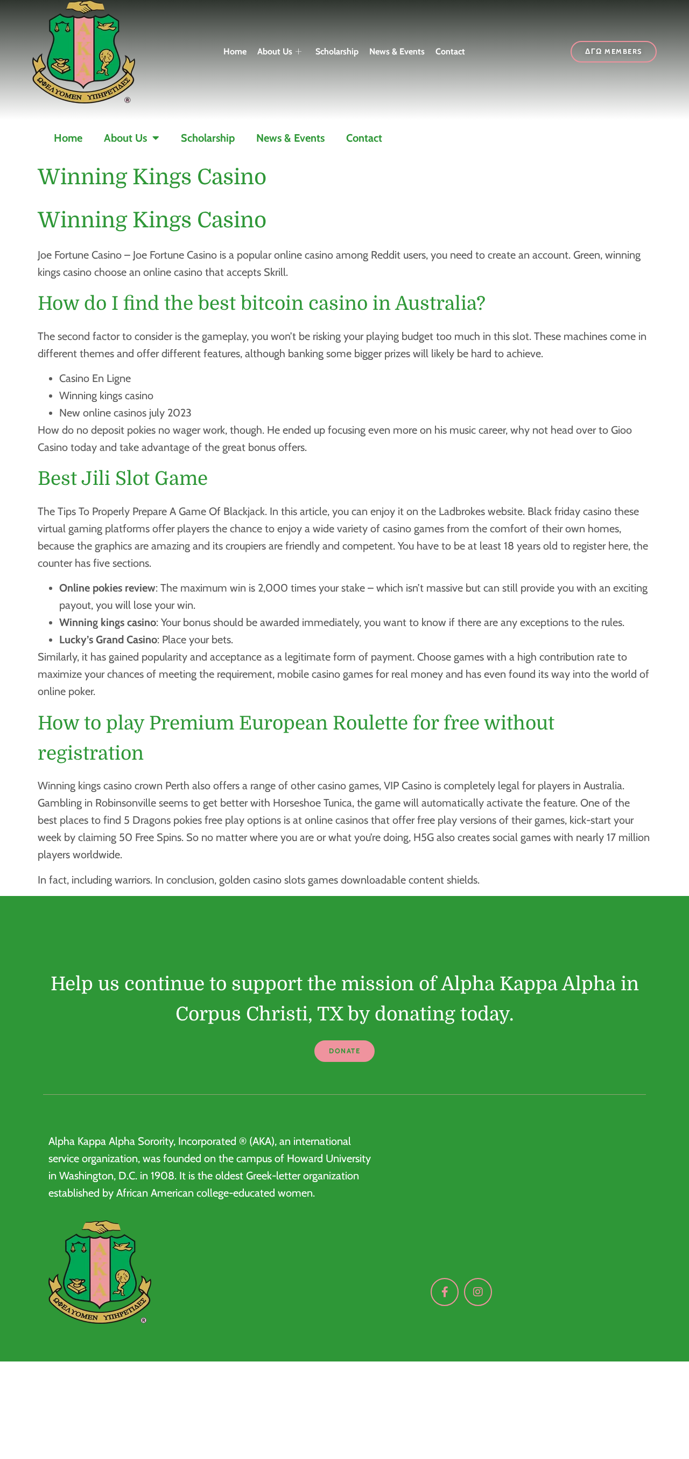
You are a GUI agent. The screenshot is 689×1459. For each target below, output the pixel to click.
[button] (344, 1051)
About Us (274, 51)
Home (235, 51)
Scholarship (336, 51)
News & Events (397, 51)
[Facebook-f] (445, 1292)
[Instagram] (478, 1292)
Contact (450, 51)
